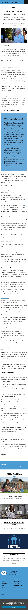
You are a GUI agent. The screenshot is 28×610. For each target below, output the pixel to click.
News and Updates (26, 2)
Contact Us (16, 583)
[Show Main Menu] (2, 2)
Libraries (3, 589)
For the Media (17, 587)
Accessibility (3, 579)
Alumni (2, 581)
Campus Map (4, 583)
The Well (3, 594)
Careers (2, 585)
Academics (10, 454)
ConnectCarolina (17, 581)
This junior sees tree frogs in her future (14, 523)
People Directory (17, 589)
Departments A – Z (18, 585)
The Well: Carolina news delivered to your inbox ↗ (14, 553)
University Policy (4, 587)
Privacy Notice (14, 604)
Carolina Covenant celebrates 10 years (12, 466)
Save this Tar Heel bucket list (14, 496)
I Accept (14, 607)
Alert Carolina (17, 579)
